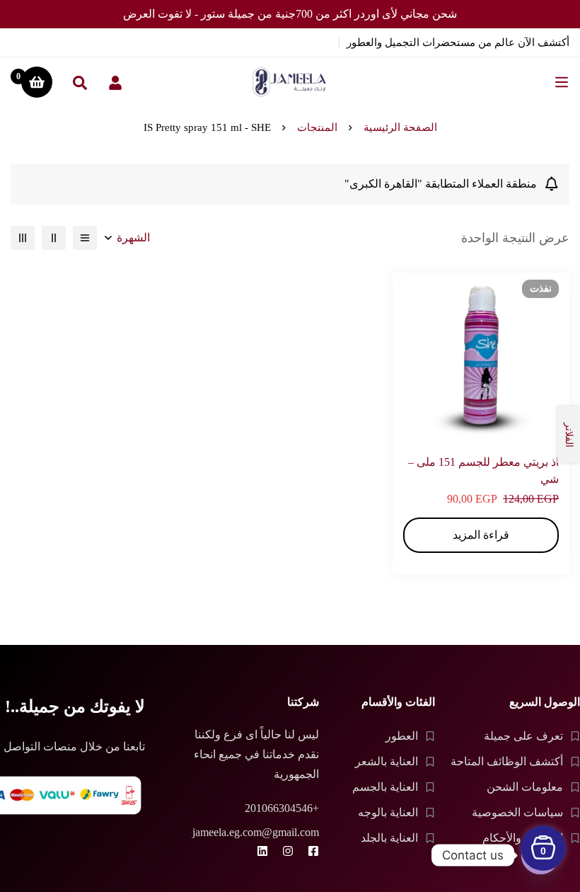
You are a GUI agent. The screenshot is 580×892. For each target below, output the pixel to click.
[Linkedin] (262, 851)
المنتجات (317, 127)
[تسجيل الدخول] (115, 82)
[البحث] (80, 82)
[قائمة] (85, 238)
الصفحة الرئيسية (400, 127)
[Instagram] (288, 851)
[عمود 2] (54, 238)
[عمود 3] (23, 238)
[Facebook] (313, 851)
